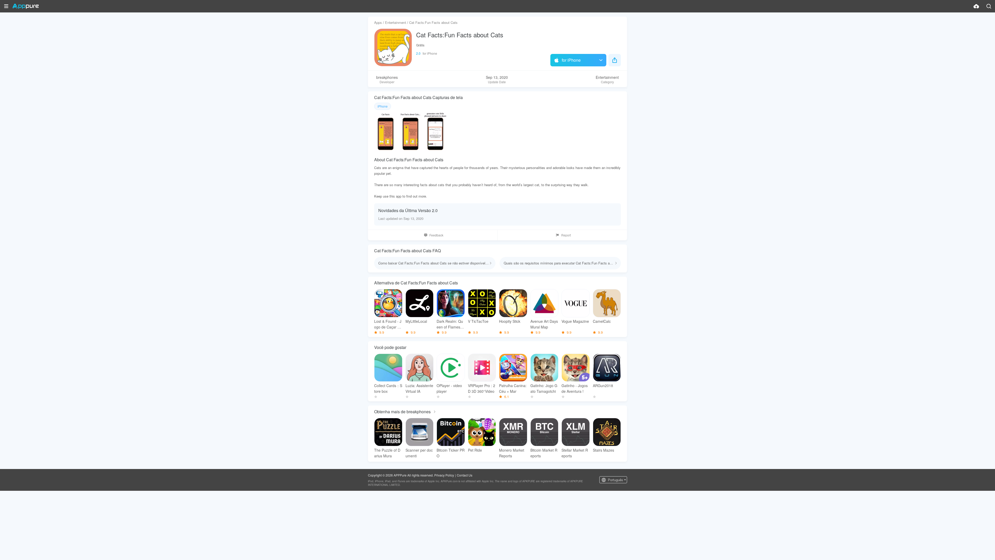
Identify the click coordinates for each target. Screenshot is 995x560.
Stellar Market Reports (575, 452)
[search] (989, 6)
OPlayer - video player (449, 388)
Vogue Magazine (575, 321)
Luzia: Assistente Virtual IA (419, 388)
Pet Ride (475, 450)
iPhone (383, 106)
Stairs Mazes (603, 450)
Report (566, 235)
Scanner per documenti (419, 452)
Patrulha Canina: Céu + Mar (513, 388)
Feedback (436, 235)
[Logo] (25, 6)
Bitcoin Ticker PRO (451, 452)
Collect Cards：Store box (388, 388)
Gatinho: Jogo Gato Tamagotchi (543, 388)
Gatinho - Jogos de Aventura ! (575, 388)
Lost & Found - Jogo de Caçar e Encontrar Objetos (388, 324)
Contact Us (464, 475)
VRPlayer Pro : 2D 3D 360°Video (481, 388)
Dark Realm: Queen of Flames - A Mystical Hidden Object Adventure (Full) (450, 324)
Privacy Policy (444, 475)
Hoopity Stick (509, 321)
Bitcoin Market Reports (543, 452)
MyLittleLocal (416, 321)
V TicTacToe (478, 321)
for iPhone (571, 60)
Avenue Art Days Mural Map (544, 324)
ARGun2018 (603, 385)
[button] (6, 6)
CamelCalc (602, 321)
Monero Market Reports (511, 452)
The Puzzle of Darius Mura (387, 452)
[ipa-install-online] (976, 6)
